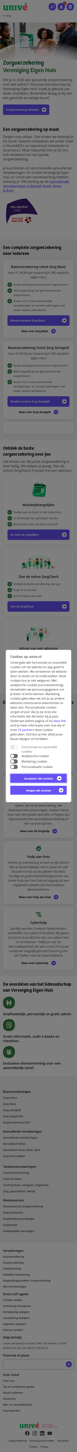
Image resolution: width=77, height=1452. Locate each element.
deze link (59, 721)
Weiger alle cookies (38, 790)
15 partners (26, 730)
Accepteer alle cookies (38, 778)
